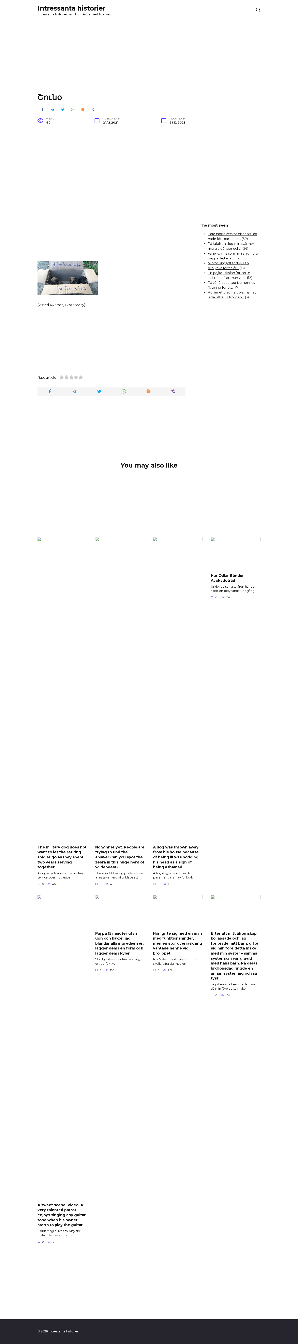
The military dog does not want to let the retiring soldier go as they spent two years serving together (62, 857)
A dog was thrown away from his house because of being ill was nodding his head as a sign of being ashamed (176, 857)
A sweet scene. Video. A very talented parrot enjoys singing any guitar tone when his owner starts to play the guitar (62, 1215)
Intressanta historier (71, 8)
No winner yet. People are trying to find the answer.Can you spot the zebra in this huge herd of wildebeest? (120, 857)
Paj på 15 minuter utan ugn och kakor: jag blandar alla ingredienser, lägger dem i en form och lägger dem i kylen (119, 943)
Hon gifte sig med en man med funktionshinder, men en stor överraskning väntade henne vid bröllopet (177, 943)
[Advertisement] (149, 59)
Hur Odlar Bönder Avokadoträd (227, 578)
